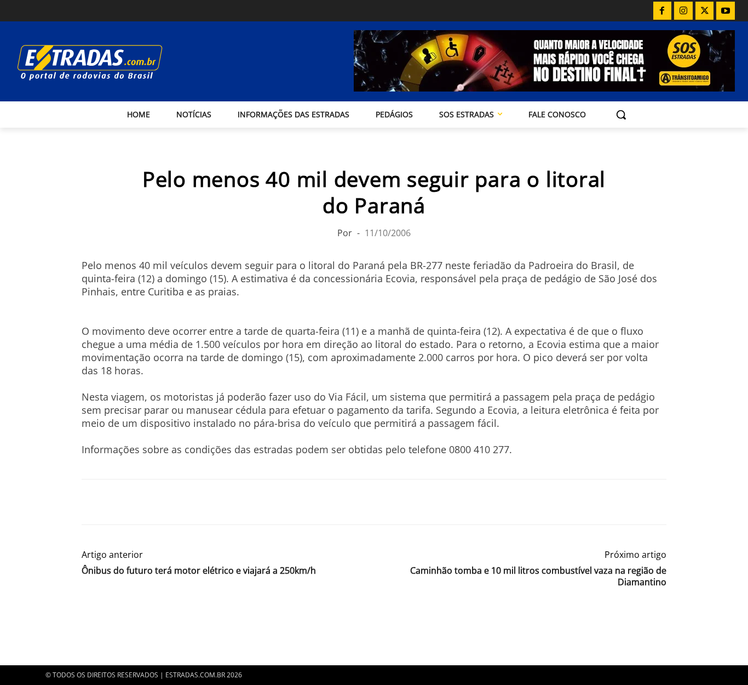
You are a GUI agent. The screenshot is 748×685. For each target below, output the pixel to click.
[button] (621, 114)
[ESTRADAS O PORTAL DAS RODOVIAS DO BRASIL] (121, 62)
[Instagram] (683, 11)
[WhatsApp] (143, 502)
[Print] (193, 502)
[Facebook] (662, 11)
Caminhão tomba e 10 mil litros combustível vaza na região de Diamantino (538, 576)
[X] (704, 11)
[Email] (168, 502)
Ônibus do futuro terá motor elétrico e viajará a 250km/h (199, 570)
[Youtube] (725, 11)
